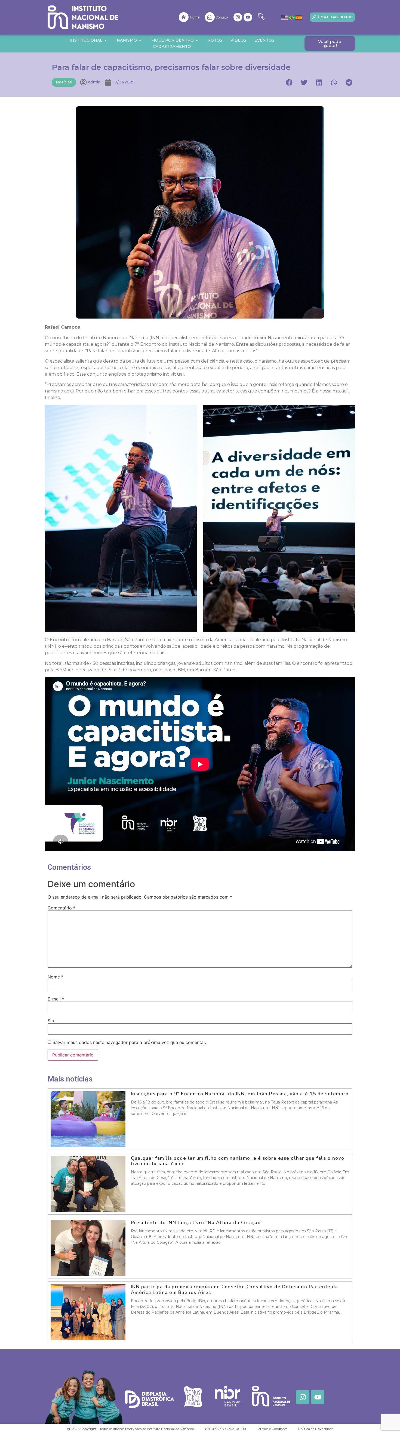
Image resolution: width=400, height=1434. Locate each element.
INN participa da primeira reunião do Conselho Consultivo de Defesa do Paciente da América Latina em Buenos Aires (234, 1289)
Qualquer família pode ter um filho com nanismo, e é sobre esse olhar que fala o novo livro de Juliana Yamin (237, 1161)
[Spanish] (299, 17)
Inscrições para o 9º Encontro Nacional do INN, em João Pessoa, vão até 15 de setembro (240, 1094)
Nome (55, 977)
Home (194, 17)
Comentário (61, 908)
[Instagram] (237, 17)
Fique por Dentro (172, 40)
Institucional (86, 40)
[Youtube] (248, 17)
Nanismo (127, 40)
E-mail (56, 999)
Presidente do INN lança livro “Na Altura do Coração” (197, 1223)
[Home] (184, 17)
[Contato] (210, 17)
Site (52, 1020)
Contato (222, 17)
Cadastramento (172, 46)
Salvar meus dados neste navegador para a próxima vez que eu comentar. (129, 1042)
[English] (284, 17)
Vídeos (238, 40)
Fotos (215, 40)
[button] (261, 17)
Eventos (264, 40)
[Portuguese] (292, 17)
